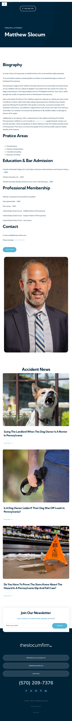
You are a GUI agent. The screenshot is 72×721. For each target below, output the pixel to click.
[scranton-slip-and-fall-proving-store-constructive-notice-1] (36, 527)
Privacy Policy (36, 706)
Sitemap (36, 712)
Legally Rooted (40, 121)
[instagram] (36, 691)
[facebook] (26, 691)
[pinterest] (41, 691)
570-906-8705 (19, 240)
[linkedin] (46, 691)
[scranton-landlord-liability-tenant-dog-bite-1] (36, 374)
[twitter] (31, 691)
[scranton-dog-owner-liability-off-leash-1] (36, 450)
